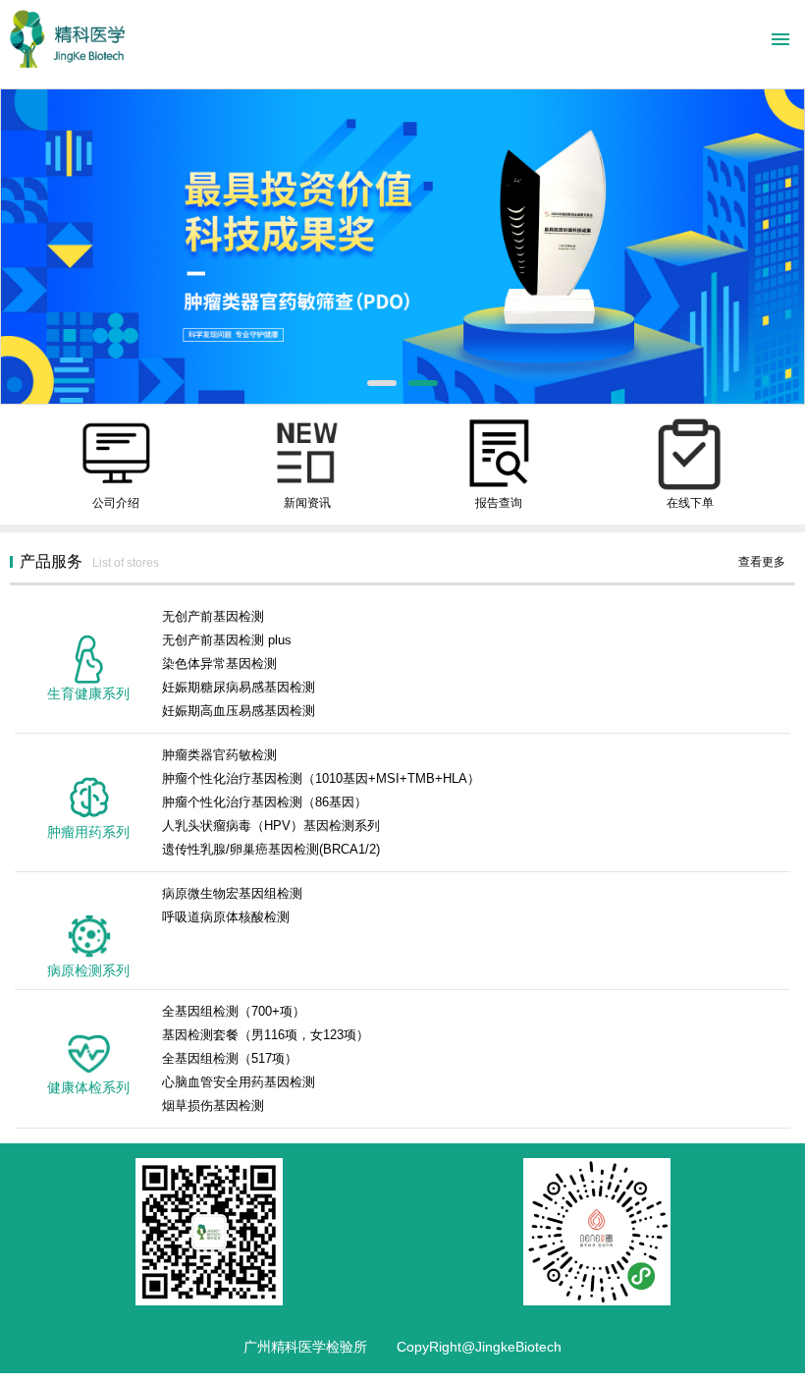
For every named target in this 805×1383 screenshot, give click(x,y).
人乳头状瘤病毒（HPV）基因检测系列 (271, 825)
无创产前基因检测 (213, 616)
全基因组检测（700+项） (233, 1011)
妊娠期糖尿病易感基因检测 (238, 687)
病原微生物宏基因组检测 (232, 893)
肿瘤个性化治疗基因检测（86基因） (264, 802)
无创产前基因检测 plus (227, 640)
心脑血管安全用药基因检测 (238, 1082)
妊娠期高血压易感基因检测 (238, 710)
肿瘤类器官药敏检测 (219, 754)
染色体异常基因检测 (219, 663)
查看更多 (761, 562)
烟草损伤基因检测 (213, 1105)
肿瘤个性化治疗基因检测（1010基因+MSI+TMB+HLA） (321, 778)
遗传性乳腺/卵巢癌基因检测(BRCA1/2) (271, 849)
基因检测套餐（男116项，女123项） (265, 1034)
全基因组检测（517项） (229, 1058)
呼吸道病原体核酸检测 (226, 917)
